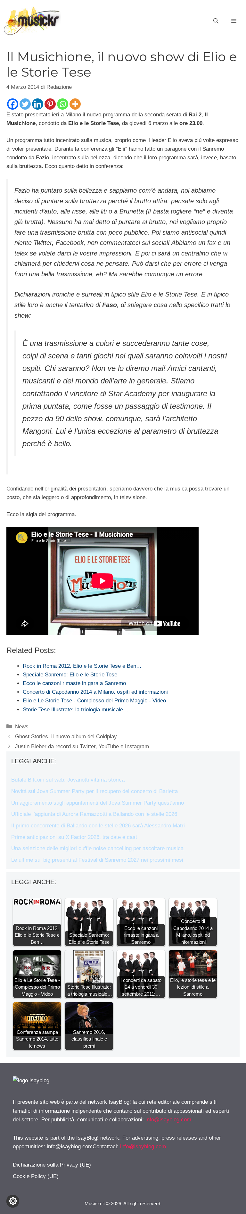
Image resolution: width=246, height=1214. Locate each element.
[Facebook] (12, 104)
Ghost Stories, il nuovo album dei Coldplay (66, 736)
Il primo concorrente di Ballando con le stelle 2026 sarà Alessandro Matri (98, 826)
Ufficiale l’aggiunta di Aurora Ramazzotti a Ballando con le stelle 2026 (94, 814)
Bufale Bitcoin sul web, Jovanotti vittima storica (68, 780)
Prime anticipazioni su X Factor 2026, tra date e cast (74, 837)
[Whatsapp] (62, 104)
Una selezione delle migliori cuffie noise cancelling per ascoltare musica (97, 848)
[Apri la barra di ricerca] (216, 21)
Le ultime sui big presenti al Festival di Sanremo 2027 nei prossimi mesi (97, 860)
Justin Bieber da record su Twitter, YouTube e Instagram (82, 746)
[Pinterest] (50, 104)
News (22, 727)
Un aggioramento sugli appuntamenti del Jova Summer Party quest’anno (97, 803)
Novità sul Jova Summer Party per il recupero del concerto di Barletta (94, 791)
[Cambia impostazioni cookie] (12, 1201)
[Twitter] (25, 104)
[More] (75, 104)
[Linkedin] (37, 104)
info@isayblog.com (168, 1120)
